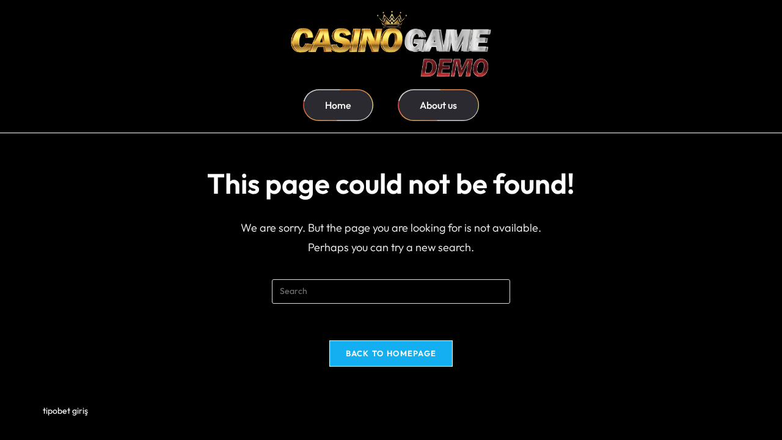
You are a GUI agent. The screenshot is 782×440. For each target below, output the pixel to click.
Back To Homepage (391, 353)
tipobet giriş (65, 410)
